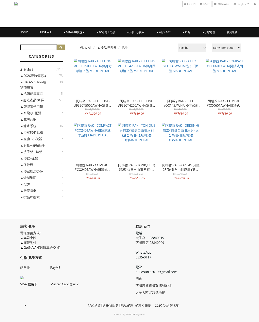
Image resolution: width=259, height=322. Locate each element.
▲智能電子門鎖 (106, 32)
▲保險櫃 (26, 165)
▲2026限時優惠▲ (74, 32)
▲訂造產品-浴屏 (32, 100)
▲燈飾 (186, 32)
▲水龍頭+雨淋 (30, 113)
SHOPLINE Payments (135, 314)
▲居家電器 (208, 32)
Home (24, 32)
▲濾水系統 (28, 126)
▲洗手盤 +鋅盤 (31, 152)
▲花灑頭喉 (28, 119)
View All (85, 47)
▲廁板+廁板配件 (32, 145)
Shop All (45, 32)
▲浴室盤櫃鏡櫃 (31, 132)
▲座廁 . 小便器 (135, 32)
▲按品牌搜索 (30, 197)
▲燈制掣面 (28, 177)
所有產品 (26, 69)
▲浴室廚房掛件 (31, 171)
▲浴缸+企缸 (163, 32)
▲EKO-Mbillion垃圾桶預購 (33, 84)
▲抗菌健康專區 (31, 93)
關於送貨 (232, 32)
